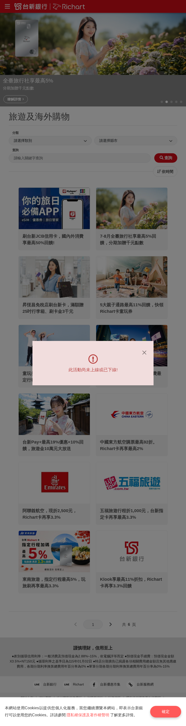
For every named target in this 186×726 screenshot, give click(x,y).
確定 (166, 712)
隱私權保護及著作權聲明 (88, 715)
